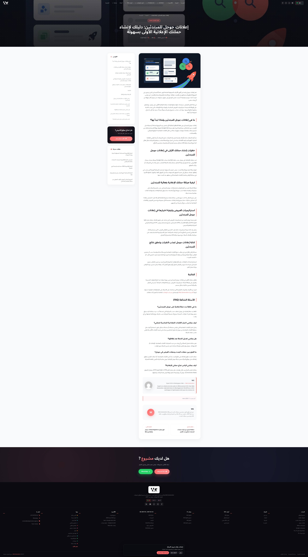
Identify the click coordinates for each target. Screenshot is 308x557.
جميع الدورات (113, 515)
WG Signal (188, 515)
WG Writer (151, 515)
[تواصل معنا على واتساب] (289, 3)
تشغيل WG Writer (149, 528)
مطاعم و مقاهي (73, 525)
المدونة (176, 3)
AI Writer (161, 3)
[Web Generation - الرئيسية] (5, 3)
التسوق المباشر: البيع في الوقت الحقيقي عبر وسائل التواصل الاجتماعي (122, 180)
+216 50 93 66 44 (34, 515)
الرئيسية (107, 3)
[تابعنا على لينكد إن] (146, 504)
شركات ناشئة (74, 543)
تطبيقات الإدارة (302, 518)
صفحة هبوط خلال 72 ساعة (299, 531)
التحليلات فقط (174, 552)
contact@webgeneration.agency (30, 521)
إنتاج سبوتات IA (301, 533)
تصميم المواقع (302, 515)
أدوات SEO (129, 3)
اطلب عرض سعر (120, 138)
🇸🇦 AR (148, 500)
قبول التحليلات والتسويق (163, 552)
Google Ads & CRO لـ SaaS (109, 520)
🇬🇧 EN (154, 500)
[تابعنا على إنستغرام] (285, 3)
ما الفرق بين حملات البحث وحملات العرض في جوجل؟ (120, 114)
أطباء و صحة (74, 518)
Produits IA (151, 3)
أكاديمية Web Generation (186, 292)
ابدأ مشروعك (161, 471)
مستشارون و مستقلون (72, 536)
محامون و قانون (73, 523)
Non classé (153, 20)
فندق (75, 531)
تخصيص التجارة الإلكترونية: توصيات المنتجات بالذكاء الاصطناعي (122, 161)
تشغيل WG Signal (187, 518)
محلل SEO (227, 515)
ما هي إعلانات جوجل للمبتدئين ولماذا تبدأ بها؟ (122, 62)
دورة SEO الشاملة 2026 (111, 518)
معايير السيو (226, 523)
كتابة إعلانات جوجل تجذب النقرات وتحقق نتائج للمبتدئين (121, 85)
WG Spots (189, 520)
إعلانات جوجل (302, 523)
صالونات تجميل (73, 528)
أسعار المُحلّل (226, 518)
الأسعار (151, 520)
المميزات (151, 518)
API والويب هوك (150, 525)
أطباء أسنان (74, 520)
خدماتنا (115, 3)
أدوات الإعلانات (140, 3)
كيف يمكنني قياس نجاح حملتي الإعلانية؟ (121, 119)
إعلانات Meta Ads (112, 525)
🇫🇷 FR (159, 500)
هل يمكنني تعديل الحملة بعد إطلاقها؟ (122, 110)
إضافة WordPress (149, 523)
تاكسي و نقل (74, 515)
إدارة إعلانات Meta (301, 525)
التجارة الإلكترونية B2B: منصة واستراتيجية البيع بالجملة (121, 167)
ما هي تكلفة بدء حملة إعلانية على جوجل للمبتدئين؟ (121, 99)
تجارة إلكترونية (74, 538)
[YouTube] (292, 3)
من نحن (265, 515)
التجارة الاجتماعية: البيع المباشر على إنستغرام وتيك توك (121, 174)
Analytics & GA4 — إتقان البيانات (108, 523)
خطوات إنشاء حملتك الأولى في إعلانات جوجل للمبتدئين (122, 68)
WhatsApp (144, 471)
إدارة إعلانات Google (300, 528)
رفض (181, 552)
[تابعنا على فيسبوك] (282, 3)
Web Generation (189, 383)
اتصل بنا (183, 3)
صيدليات (75, 541)
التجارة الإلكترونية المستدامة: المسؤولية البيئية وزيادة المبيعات (122, 154)
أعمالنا (121, 3)
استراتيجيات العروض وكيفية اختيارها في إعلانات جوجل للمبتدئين (122, 80)
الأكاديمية (170, 3)
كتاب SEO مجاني (225, 520)
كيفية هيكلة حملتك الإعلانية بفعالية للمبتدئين (123, 74)
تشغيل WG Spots (187, 523)
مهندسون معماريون (72, 533)
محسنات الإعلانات (168, 292)
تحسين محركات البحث (300, 520)
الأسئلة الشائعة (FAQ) (126, 94)
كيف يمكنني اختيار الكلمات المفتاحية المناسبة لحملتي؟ (120, 105)
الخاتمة (129, 90)
